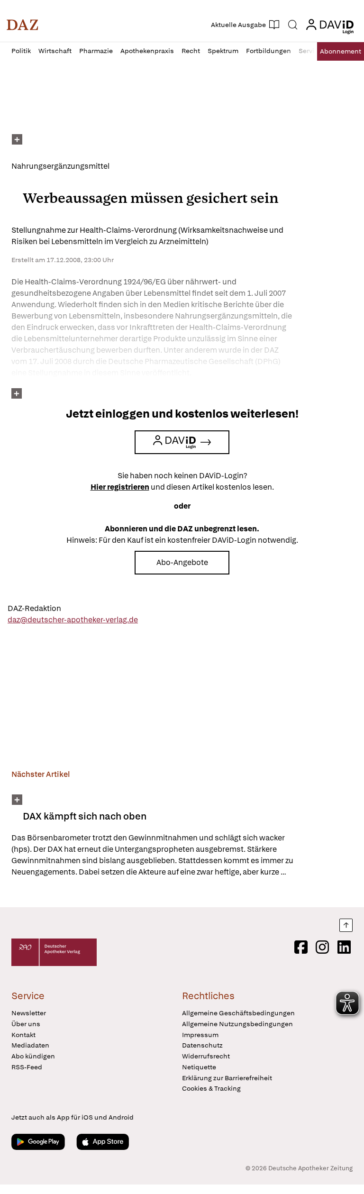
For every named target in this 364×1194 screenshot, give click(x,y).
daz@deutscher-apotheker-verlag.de (73, 620)
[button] (22, 24)
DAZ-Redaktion (34, 608)
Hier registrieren (120, 487)
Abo (340, 51)
